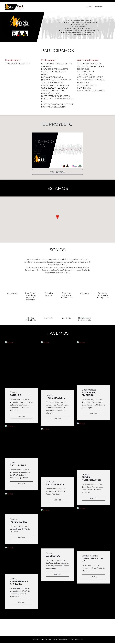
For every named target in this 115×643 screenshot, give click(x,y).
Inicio (89, 7)
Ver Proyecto (57, 172)
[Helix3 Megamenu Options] (109, 7)
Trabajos (99, 7)
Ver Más (21, 416)
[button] (57, 217)
